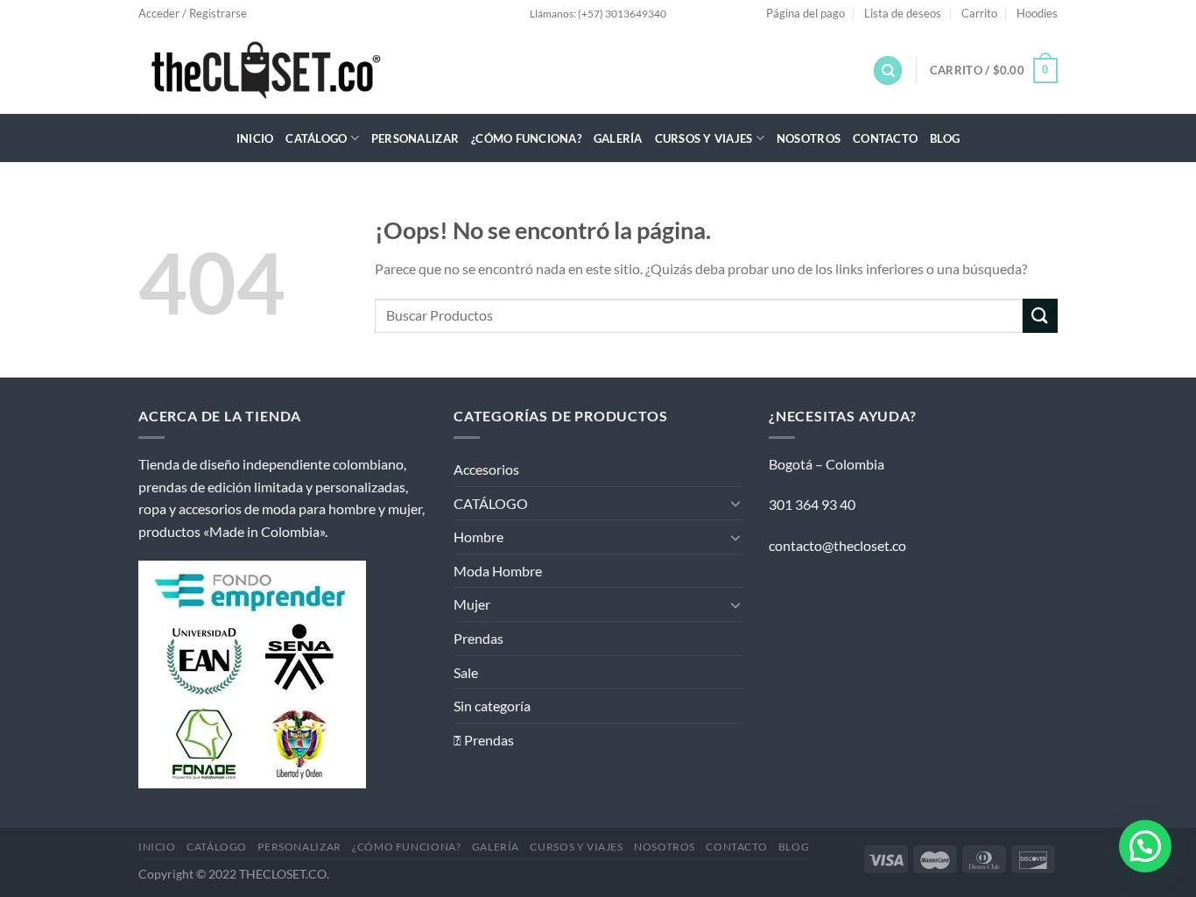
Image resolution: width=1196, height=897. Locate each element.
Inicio (255, 138)
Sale (466, 672)
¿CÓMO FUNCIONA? (526, 138)
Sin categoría (492, 705)
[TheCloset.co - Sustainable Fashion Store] (287, 70)
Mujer (472, 604)
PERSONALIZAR (415, 138)
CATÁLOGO (316, 138)
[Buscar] (888, 70)
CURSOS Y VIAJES (704, 138)
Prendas (478, 638)
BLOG (945, 138)
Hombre (478, 536)
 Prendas (484, 739)
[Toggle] (735, 502)
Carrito (979, 13)
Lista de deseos (902, 13)
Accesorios (486, 469)
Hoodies (1037, 13)
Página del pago (805, 13)
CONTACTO (885, 138)
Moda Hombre (498, 570)
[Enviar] (1040, 316)
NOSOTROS (809, 138)
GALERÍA (618, 138)
